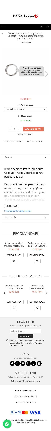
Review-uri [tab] (10, 217)
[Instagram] (39, 363)
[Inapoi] (2, 34)
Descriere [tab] (8, 157)
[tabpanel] (25, 71)
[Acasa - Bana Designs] (25, 17)
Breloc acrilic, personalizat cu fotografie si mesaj (37, 287)
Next (46, 74)
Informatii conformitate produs (17, 211)
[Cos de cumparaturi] (41, 27)
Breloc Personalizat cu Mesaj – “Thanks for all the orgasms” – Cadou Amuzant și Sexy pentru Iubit (14, 287)
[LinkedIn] (28, 363)
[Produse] (3, 28)
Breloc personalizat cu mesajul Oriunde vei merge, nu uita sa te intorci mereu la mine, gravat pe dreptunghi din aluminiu (37, 244)
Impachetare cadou (16, 109)
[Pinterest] (17, 363)
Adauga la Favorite (14, 141)
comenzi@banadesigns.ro (27, 380)
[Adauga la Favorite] (14, 261)
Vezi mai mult (11, 206)
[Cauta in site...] (48, 27)
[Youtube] (22, 363)
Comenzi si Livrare (24, 396)
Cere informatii (36, 141)
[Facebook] (12, 363)
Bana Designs (25, 42)
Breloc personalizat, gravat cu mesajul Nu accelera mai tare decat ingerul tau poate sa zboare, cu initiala (14, 244)
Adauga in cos (33, 129)
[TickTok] (33, 363)
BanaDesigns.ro (24, 390)
